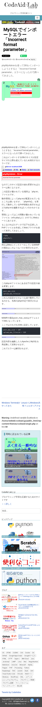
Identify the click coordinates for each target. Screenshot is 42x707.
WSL (21, 677)
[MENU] (37, 18)
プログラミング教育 (27, 680)
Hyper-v (17, 658)
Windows (5, 677)
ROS (13, 671)
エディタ (29, 677)
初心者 (19, 686)
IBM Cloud (25, 658)
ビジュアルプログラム (10, 680)
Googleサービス (30, 655)
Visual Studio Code (8, 674)
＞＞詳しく (7, 504)
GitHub (4, 655)
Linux (20, 661)
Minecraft (23, 665)
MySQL (33, 59)
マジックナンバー (8, 686)
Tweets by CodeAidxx (11, 692)
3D (3, 652)
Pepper (4, 668)
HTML (4, 658)
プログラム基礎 (7, 683)
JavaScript (6, 661)
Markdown (5, 665)
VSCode (20, 674)
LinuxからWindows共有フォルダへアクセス (30, 406)
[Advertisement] (21, 124)
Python (26, 668)
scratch (19, 671)
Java (32, 658)
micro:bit (14, 665)
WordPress (14, 677)
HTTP (10, 658)
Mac (25, 661)
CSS (21, 652)
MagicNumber (33, 661)
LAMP (14, 661)
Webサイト (29, 674)
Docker (27, 652)
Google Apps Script (15, 655)
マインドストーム (22, 683)
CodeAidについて (20, 704)
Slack (26, 671)
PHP (10, 668)
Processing (18, 668)
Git (33, 652)
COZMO (15, 652)
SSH (31, 671)
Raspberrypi (6, 671)
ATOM (8, 652)
